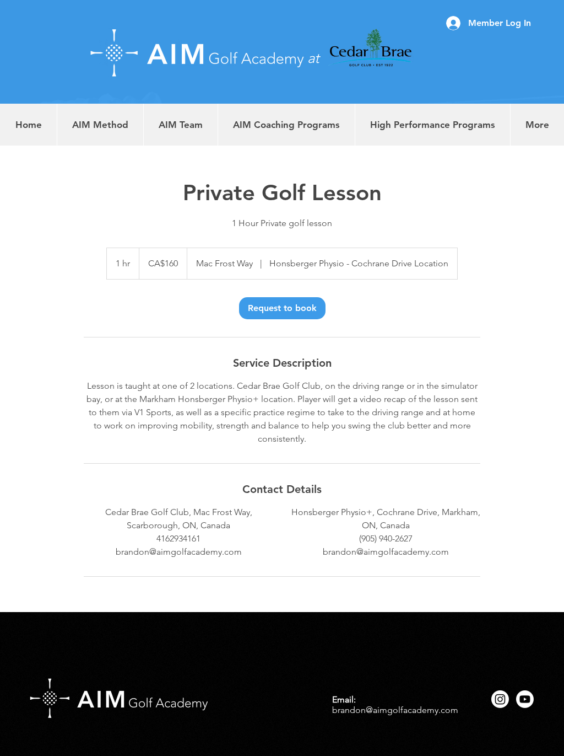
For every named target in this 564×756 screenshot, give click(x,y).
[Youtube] (525, 699)
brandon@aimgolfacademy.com (395, 710)
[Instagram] (500, 699)
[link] (282, 308)
